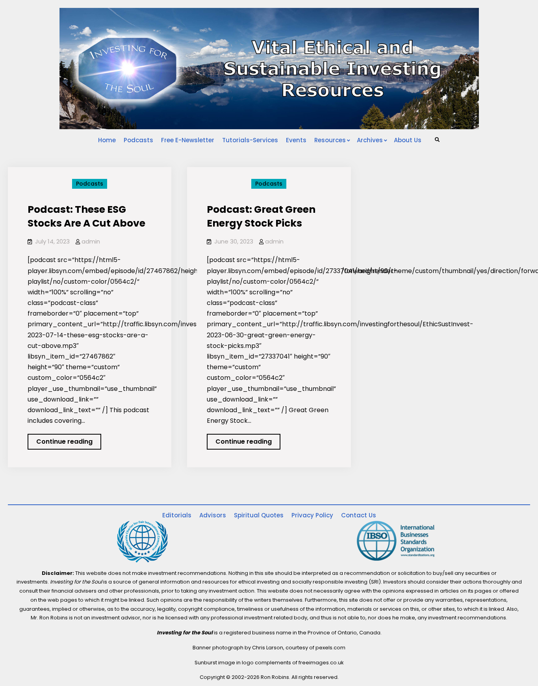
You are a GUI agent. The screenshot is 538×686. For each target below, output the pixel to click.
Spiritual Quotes (259, 515)
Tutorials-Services (250, 140)
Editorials (176, 515)
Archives (370, 140)
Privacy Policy (312, 515)
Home (107, 140)
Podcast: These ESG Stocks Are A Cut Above (86, 216)
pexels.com (330, 647)
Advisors (212, 515)
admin (91, 241)
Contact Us (358, 515)
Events (296, 140)
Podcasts (138, 140)
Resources (330, 140)
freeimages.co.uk (321, 662)
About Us (407, 140)
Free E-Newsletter (187, 140)
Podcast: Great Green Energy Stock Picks (261, 216)
